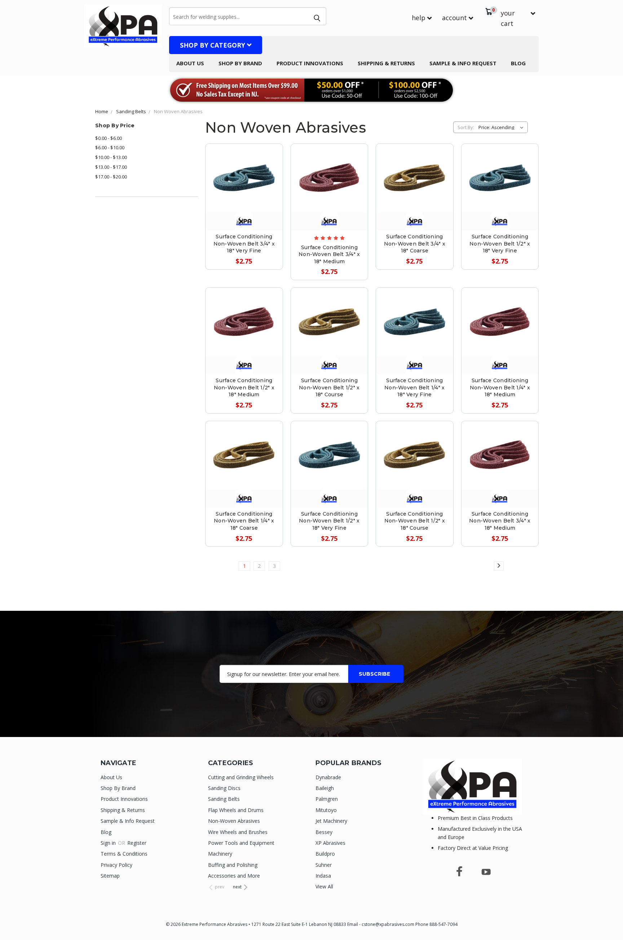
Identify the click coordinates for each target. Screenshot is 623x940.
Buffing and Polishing (232, 864)
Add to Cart (414, 193)
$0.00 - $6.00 (108, 138)
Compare (241, 185)
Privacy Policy (116, 864)
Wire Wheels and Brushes (238, 832)
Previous (604, 917)
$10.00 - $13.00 (111, 157)
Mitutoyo (326, 810)
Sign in (109, 842)
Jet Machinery (331, 820)
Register (136, 842)
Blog (518, 63)
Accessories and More (234, 875)
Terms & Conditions (124, 853)
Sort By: (466, 127)
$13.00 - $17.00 (111, 167)
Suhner (323, 864)
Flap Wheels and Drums (236, 810)
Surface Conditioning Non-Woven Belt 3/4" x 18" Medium (329, 254)
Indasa (323, 875)
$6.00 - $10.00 (109, 147)
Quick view (244, 169)
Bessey (323, 832)
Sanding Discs (224, 788)
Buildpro (325, 853)
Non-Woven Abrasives (234, 820)
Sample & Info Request (462, 63)
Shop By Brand (240, 63)
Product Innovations (310, 63)
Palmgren (326, 798)
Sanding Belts (224, 798)
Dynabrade (328, 777)
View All (324, 886)
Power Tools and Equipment (241, 842)
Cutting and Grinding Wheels (241, 777)
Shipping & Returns (386, 63)
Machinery (220, 853)
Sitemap (110, 875)
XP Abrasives (330, 842)
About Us (190, 63)
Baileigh (324, 788)
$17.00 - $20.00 (111, 176)
